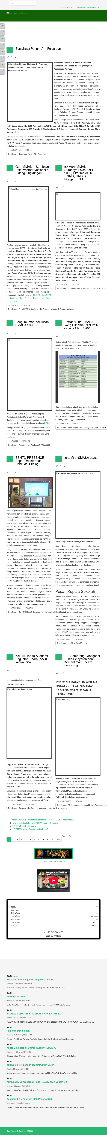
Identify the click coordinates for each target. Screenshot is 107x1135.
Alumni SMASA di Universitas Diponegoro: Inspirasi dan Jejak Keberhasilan (43, 819)
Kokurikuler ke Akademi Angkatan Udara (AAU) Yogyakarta (31, 658)
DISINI (47, 423)
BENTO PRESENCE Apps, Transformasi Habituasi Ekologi (29, 460)
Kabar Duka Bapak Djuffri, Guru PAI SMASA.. (32, 1047)
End (58, 839)
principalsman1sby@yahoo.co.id (88, 7)
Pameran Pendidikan (18, 1030)
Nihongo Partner (16, 996)
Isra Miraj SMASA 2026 (80, 457)
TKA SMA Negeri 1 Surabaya (24, 826)
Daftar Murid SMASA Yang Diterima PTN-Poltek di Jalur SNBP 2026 (82, 324)
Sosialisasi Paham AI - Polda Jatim (39, 48)
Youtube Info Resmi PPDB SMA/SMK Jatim (30, 1064)
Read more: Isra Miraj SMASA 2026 (72, 643)
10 (48, 839)
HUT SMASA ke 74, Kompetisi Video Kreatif (30, 829)
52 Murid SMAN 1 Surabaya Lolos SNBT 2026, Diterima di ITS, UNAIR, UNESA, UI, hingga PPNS (79, 172)
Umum (9, 993)
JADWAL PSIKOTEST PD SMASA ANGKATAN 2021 (35, 1013)
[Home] (2, 26)
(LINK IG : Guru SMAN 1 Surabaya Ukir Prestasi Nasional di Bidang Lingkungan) (29, 298)
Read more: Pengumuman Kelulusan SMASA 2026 (29, 445)
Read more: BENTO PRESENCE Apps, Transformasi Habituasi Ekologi (37, 612)
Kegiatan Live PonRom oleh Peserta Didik (30, 1099)
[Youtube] (2, 32)
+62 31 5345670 (66, 7)
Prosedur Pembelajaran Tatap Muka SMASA (31, 979)
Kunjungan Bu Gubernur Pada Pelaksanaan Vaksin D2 (37, 1082)
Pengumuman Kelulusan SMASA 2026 (32, 323)
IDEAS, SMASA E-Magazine (53, 861)
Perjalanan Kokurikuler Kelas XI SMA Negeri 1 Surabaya (35, 823)
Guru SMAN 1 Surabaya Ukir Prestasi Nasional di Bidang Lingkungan (32, 169)
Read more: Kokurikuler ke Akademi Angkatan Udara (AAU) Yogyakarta (37, 808)
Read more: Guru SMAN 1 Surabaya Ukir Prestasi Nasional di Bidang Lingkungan (42, 309)
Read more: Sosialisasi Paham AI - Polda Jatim (27, 154)
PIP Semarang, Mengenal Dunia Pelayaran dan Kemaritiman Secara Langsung (82, 660)
